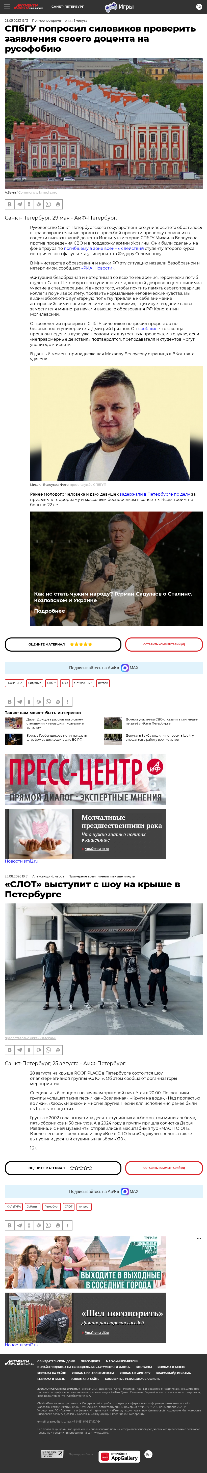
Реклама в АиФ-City (135, 1373)
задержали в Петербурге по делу (155, 494)
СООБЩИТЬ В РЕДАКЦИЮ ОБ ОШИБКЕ (132, 1379)
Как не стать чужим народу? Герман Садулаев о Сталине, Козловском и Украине (113, 597)
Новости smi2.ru (21, 861)
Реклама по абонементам (93, 1373)
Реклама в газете (171, 1367)
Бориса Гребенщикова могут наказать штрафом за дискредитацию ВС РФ (57, 737)
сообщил (148, 328)
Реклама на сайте (51, 1373)
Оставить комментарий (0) (164, 644)
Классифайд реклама (173, 1373)
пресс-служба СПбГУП (88, 485)
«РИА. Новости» (97, 268)
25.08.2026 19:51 (16, 876)
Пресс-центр (90, 1361)
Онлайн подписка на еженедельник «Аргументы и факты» (84, 1367)
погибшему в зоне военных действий (104, 248)
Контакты (144, 1367)
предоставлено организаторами (30, 1038)
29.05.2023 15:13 (16, 20)
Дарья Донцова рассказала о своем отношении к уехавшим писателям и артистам (55, 723)
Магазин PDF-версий (122, 1361)
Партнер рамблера (81, 1454)
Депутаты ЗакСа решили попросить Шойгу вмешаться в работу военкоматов (160, 737)
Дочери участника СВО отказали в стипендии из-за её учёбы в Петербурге (162, 721)
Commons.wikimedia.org (37, 192)
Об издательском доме (56, 1361)
